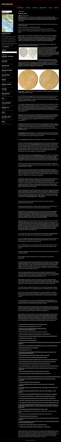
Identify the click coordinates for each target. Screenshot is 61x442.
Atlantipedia (7, 4)
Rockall (4, 79)
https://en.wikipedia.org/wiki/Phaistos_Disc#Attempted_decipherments (34, 371)
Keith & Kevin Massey (26, 433)
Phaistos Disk (22, 13)
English (5, 11)
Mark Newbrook (28, 434)
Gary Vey (22, 432)
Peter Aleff (39, 434)
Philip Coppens (27, 99)
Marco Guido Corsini (21, 434)
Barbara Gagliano (48, 430)
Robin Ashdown (40, 435)
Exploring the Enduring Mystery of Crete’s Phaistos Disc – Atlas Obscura (35, 426)
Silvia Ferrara (53, 435)
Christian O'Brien (24, 431)
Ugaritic (44, 436)
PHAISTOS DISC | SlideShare (25, 338)
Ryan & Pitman (6, 74)
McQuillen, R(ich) (6, 116)
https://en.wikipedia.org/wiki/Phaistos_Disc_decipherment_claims (33, 324)
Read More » (6, 46)
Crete (48, 17)
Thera (31, 64)
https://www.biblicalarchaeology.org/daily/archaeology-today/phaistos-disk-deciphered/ (37, 361)
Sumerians (4, 60)
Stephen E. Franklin (22, 251)
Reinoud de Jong (22, 220)
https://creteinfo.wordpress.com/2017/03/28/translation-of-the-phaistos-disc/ (35, 373)
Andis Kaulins (25, 139)
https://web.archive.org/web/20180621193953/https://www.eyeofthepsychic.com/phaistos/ (38, 394)
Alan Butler (20, 114)
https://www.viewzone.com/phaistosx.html (28, 340)
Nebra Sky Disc (34, 434)
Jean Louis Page (44, 432)
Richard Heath (27, 435)
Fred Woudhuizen (37, 155)
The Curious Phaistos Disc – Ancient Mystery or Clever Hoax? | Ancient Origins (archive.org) (38, 365)
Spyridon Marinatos (35, 144)
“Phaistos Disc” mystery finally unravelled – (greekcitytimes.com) (33, 424)
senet (50, 435)
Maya (3, 121)
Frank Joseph (21, 91)
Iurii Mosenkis (35, 432)
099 (23, 119)
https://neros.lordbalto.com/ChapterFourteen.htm (30, 382)
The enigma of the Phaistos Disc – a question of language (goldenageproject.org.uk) (37, 396)
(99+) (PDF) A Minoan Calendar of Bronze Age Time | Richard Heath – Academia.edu (38, 398)
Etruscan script (34, 431)
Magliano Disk (50, 433)
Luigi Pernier (43, 433)
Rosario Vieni (47, 116)
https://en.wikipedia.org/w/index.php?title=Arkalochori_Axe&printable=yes (34, 334)
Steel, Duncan (5, 65)
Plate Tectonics (6, 93)
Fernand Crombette (41, 431)
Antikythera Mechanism (32, 196)
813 (23, 105)
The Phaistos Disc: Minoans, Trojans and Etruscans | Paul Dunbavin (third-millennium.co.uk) (39, 402)
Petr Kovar (43, 434)
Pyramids (4, 88)
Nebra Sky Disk (41, 196)
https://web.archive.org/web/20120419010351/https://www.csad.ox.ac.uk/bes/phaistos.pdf (38, 336)
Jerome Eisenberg (51, 432)
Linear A (38, 433)
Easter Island (54, 233)
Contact (56, 7)
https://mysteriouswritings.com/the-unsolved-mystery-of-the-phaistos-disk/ (34, 363)
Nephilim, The (5, 107)
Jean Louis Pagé (44, 125)
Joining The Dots (6, 33)
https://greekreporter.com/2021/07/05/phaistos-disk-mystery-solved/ (34, 409)
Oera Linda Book (6, 102)
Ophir (3, 112)
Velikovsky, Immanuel (7, 56)
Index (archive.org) (23, 349)
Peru (3, 98)
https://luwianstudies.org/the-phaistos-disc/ (29, 416)
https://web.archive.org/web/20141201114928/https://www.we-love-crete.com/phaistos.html (38, 345)
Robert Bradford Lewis (34, 435)
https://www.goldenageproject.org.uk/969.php (28, 347)
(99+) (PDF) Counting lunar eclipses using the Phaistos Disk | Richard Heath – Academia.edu (39, 400)
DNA (31, 431)
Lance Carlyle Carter (33, 433)
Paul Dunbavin (26, 118)
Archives (34, 7)
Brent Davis (53, 430)
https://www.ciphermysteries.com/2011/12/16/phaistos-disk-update (33, 357)
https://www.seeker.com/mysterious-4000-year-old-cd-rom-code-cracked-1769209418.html (38, 359)
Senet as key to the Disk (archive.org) (27, 326)
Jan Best (39, 432)
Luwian (46, 433)
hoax (31, 432)
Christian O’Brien (21, 132)
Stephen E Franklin (28, 436)
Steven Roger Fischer (36, 436)
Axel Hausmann (41, 430)
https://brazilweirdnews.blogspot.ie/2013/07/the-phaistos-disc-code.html (34, 355)
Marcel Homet (30, 104)
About (50, 7)
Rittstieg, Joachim (6, 84)
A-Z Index (28, 7)
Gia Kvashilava (27, 432)
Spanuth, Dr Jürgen (7, 70)
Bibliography (43, 7)
